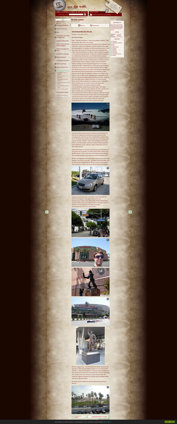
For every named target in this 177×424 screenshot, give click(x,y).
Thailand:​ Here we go (61, 28)
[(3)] (55, 25)
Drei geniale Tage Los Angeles (100, 416)
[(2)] (55, 64)
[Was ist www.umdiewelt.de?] (107, 11)
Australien (66, 12)
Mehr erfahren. (107, 422)
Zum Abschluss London (62, 92)
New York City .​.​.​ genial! (62, 89)
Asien (79, 12)
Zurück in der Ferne (61, 63)
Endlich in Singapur (61, 57)
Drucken (83, 25)
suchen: (63, 14)
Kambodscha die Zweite (62, 54)
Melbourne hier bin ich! (62, 67)
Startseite (63, 17)
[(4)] (55, 57)
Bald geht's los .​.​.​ (60, 21)
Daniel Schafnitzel (76, 21)
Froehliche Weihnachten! (62, 40)
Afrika (84, 12)
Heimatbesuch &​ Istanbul (62, 60)
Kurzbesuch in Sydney (77, 416)
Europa (73, 12)
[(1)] (55, 32)
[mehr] (112, 29)
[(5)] (55, 67)
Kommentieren (96, 25)
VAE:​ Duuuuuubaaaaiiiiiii (62, 25)
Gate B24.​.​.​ (59, 23)
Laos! (57, 32)
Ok (170, 421)
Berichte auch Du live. (102, 14)
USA (72, 17)
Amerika (58, 12)
